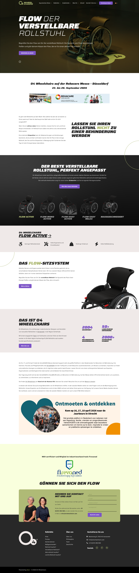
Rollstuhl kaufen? (50, 547)
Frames (47, 539)
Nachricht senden (94, 515)
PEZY (28, 570)
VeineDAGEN (51, 366)
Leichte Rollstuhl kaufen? (53, 555)
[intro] (20, 62)
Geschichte (69, 544)
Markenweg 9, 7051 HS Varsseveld (99, 537)
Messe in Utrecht (90, 382)
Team (35, 336)
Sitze (46, 537)
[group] (26, 208)
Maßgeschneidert (50, 544)
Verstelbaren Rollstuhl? (52, 550)
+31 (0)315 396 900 (94, 543)
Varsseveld (40, 332)
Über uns (69, 537)
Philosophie (70, 539)
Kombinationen (50, 542)
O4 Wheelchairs (30, 382)
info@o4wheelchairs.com (69, 514)
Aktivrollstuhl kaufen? (52, 552)
